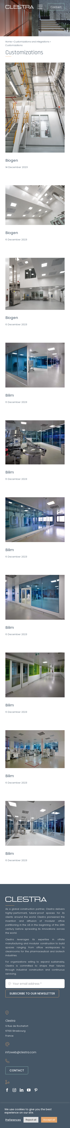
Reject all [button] (31, 1119)
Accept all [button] (49, 1119)
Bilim (9, 395)
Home (8, 41)
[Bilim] (35, 365)
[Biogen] (35, 108)
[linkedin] (21, 1090)
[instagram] (14, 1090)
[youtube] (29, 1090)
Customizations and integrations (31, 41)
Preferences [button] (13, 1119)
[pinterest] (36, 1090)
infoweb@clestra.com (20, 1052)
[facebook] (7, 1090)
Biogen (11, 160)
